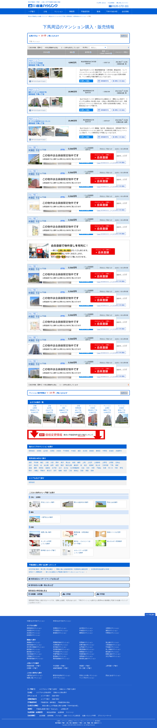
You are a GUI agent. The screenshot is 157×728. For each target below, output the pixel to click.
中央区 (73, 451)
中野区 (105, 451)
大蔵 (46, 462)
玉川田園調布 (74, 468)
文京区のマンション (33, 633)
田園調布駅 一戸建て (34, 666)
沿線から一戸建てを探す (67, 689)
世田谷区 (69, 16)
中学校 (102, 594)
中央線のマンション (112, 647)
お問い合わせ (102, 3)
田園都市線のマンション (61, 642)
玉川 (60, 468)
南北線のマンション (112, 652)
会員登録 (111, 3)
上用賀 (111, 462)
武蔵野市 (119, 451)
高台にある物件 (112, 502)
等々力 (110, 468)
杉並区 (111, 451)
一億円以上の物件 (47, 517)
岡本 (57, 462)
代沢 (87, 468)
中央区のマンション (86, 630)
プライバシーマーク (104, 715)
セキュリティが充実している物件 (80, 551)
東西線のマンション (86, 652)
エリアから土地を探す (43, 692)
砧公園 (46, 465)
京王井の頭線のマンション (36, 647)
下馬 (111, 465)
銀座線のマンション (33, 652)
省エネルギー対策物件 (114, 541)
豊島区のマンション (86, 633)
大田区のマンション (112, 628)
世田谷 (41, 468)
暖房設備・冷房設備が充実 (81, 533)
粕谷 (73, 462)
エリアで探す (45, 696)
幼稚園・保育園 (36, 594)
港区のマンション (112, 630)
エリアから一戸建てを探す (48, 689)
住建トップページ (62, 720)
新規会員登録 (51, 712)
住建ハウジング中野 (89, 715)
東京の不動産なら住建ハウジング (37, 16)
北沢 (30, 465)
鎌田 (78, 462)
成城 (30, 468)
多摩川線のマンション (86, 645)
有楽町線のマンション (86, 654)
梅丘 (41, 462)
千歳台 (99, 468)
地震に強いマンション (34, 678)
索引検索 (97, 720)
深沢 (55, 470)
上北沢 (90, 462)
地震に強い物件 (46, 532)
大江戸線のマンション (113, 656)
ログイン (124, 36)
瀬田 (35, 468)
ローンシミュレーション (39, 81)
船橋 (60, 470)
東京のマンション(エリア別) (57, 16)
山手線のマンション (86, 647)
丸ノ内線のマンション (113, 649)
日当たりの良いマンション (88, 675)
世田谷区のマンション (80, 16)
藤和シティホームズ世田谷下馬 (37, 92)
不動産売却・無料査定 (48, 702)
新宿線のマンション (60, 656)
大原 (52, 462)
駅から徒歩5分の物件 (81, 502)
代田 (93, 468)
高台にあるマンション (113, 675)
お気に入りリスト (123, 3)
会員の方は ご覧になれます (44, 36)
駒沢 (62, 465)
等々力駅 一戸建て (85, 668)
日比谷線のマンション (34, 654)
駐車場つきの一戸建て (48, 550)
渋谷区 (58, 451)
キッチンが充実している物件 (46, 542)
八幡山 (36, 470)
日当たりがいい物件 (47, 502)
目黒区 (39, 451)
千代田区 (66, 451)
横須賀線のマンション (86, 649)
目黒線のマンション (86, 642)
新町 (116, 465)
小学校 (68, 594)
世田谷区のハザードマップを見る (44, 579)
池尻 (30, 462)
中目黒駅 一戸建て (59, 666)
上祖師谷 (97, 462)
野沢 (30, 470)
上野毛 (104, 462)
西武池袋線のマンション (61, 658)
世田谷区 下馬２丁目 (36, 65)
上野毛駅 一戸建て (112, 666)
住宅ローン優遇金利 (35, 572)
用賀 (87, 470)
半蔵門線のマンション (60, 654)
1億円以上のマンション (35, 675)
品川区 (45, 451)
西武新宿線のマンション (35, 658)
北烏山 (117, 462)
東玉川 (49, 470)
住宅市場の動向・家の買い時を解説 (41, 569)
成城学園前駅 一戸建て (60, 668)
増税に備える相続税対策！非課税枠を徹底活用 (72, 569)
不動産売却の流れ (64, 702)
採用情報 (50, 715)
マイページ (69, 712)
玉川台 (66, 468)
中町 (116, 468)
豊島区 (98, 451)
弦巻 (104, 468)
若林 (92, 470)
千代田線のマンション (60, 652)
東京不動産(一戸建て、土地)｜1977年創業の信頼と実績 (44, 2)
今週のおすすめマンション (36, 621)
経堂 (57, 465)
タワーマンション (59, 678)
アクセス (59, 715)
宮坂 (81, 470)
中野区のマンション (112, 633)
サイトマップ (90, 720)
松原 (65, 470)
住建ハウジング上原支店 (72, 715)
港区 (79, 451)
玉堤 (82, 468)
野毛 (121, 468)
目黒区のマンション (60, 628)
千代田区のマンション (60, 630)
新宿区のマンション (60, 633)
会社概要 (42, 715)
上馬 (84, 462)
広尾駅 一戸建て (32, 668)
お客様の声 (64, 709)
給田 (52, 465)
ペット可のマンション (86, 678)
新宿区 (91, 451)
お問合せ (70, 720)
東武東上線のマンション (87, 658)
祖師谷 (47, 468)
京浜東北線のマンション (61, 649)
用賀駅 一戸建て (84, 666)
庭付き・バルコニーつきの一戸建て (82, 542)
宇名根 (36, 462)
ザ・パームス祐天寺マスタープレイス (39, 121)
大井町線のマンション (60, 645)
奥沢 (62, 462)
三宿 (70, 470)
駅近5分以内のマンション (61, 675)
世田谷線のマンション (34, 645)
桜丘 (85, 465)
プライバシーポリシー (80, 720)
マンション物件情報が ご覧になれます (48, 393)
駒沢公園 (69, 465)
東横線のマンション (33, 642)
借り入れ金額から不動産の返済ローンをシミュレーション (65, 572)
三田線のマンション (33, 656)
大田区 (52, 451)
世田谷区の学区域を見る (37, 591)
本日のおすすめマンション (62, 621)
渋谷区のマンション (33, 630)
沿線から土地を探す (60, 692)
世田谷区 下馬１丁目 (36, 94)
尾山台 (68, 462)
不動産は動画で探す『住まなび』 (47, 709)
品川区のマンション (86, 628)
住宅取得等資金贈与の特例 (100, 569)
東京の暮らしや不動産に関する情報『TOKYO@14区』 (60, 706)
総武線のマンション (33, 649)
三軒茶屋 (105, 465)
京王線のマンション (60, 647)
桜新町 (91, 465)
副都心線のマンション (113, 654)
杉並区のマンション (33, 635)
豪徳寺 (76, 465)
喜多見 (36, 465)
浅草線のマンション (86, 656)
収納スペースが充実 (113, 532)
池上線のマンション (112, 642)
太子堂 (54, 468)
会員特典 (61, 712)
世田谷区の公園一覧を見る (40, 585)
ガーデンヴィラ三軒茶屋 (36, 63)
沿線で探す (55, 696)
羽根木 (42, 470)
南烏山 (76, 470)
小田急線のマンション (113, 645)
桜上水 (98, 465)
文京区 (85, 451)
